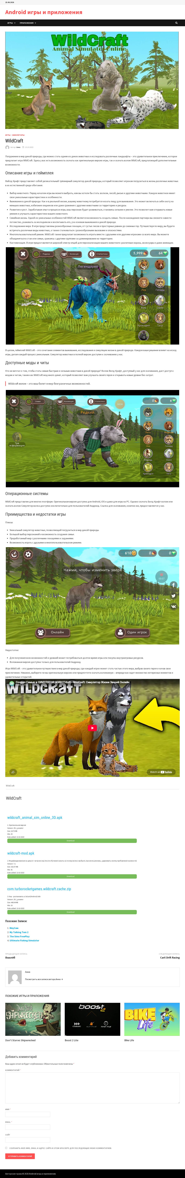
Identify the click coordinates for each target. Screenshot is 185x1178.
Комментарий (13, 1070)
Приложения (26, 22)
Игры (10, 22)
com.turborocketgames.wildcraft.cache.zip (39, 889)
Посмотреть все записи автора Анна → (44, 979)
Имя (8, 1109)
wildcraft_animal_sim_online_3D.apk (34, 817)
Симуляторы (18, 135)
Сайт (7, 1135)
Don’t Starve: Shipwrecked (20, 1040)
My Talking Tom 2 (19, 932)
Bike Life (129, 1040)
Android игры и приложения (43, 12)
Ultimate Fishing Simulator (24, 940)
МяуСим (14, 928)
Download (70, 841)
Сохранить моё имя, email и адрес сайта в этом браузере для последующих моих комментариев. (60, 1148)
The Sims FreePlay (20, 936)
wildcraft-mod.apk (20, 853)
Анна (18, 147)
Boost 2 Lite (71, 1040)
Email (8, 1122)
